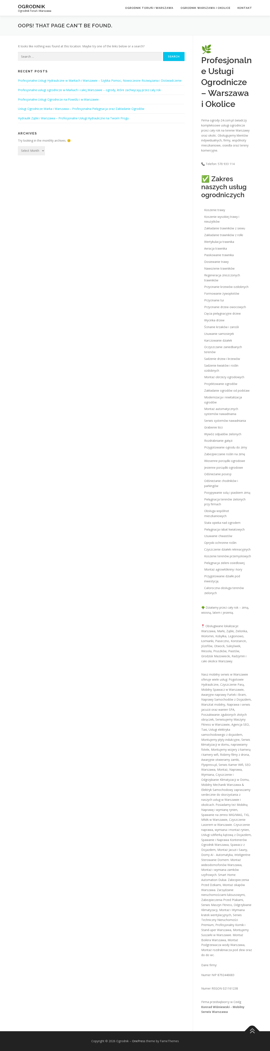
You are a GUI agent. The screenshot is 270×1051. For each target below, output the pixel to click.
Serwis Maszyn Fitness (216, 905)
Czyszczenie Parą (232, 684)
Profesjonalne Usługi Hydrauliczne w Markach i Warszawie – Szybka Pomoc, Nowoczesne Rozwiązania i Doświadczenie (100, 80)
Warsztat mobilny (213, 704)
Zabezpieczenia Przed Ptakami (222, 900)
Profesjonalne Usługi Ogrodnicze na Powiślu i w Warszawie (58, 99)
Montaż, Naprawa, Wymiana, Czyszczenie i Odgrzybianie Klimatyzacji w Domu (225, 775)
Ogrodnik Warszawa (215, 845)
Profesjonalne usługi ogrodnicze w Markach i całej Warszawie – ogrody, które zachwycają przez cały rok (89, 90)
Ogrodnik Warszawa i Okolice (205, 7)
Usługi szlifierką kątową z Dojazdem (226, 835)
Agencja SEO (240, 724)
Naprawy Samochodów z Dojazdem (226, 699)
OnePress (138, 1041)
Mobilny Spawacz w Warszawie (222, 690)
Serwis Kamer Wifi (231, 765)
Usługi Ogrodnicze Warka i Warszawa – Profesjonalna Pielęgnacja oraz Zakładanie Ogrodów (81, 109)
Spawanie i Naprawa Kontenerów (224, 840)
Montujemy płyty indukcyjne (220, 740)
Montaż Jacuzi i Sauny (232, 850)
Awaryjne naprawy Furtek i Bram (223, 695)
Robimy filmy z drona (234, 755)
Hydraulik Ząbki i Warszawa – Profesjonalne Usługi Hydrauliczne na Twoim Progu (73, 118)
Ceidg (237, 1002)
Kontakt (245, 7)
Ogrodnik (31, 6)
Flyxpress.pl (209, 765)
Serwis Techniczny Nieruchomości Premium (221, 920)
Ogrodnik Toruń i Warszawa (149, 7)
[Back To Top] (252, 1031)
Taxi (204, 730)
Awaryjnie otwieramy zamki (220, 760)
